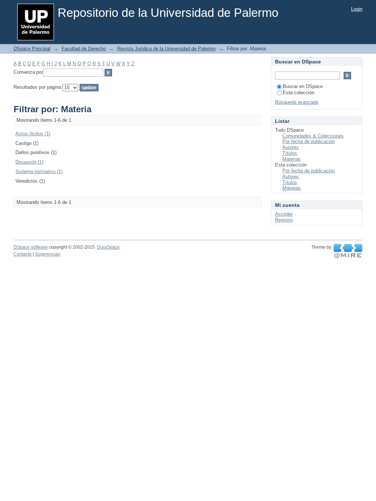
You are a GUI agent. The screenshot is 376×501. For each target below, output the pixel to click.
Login (356, 9)
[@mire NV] (347, 251)
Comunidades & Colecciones (313, 136)
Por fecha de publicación (308, 141)
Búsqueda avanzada (296, 102)
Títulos (289, 153)
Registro (284, 220)
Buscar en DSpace (303, 86)
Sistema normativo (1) (38, 171)
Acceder (284, 214)
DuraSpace (108, 247)
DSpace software (31, 247)
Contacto (23, 254)
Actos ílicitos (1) (32, 133)
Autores (290, 147)
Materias (291, 159)
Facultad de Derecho (84, 48)
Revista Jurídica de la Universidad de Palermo (166, 48)
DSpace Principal (32, 48)
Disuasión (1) (29, 162)
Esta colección (298, 92)
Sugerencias (47, 254)
